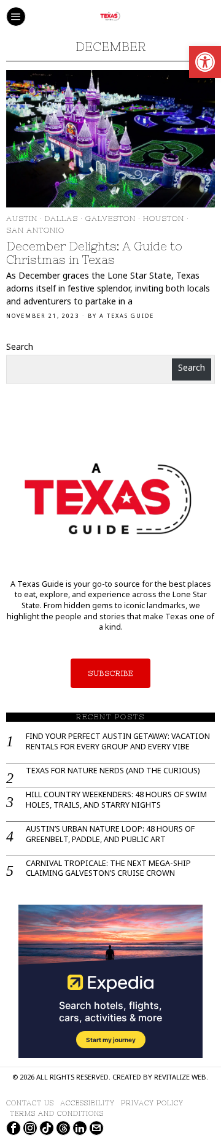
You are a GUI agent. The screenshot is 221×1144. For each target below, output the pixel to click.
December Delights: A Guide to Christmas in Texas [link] (94, 253)
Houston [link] (163, 218)
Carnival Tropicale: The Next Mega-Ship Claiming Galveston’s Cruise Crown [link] (108, 869)
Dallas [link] (61, 218)
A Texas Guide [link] (126, 316)
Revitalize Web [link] (180, 1078)
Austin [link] (21, 218)
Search (19, 348)
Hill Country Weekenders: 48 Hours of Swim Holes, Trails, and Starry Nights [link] (116, 801)
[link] (205, 62)
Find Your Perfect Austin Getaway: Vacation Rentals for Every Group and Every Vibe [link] (118, 742)
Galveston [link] (110, 218)
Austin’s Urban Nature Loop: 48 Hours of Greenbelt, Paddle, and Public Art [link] (110, 835)
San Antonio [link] (35, 230)
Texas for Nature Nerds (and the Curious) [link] (113, 772)
